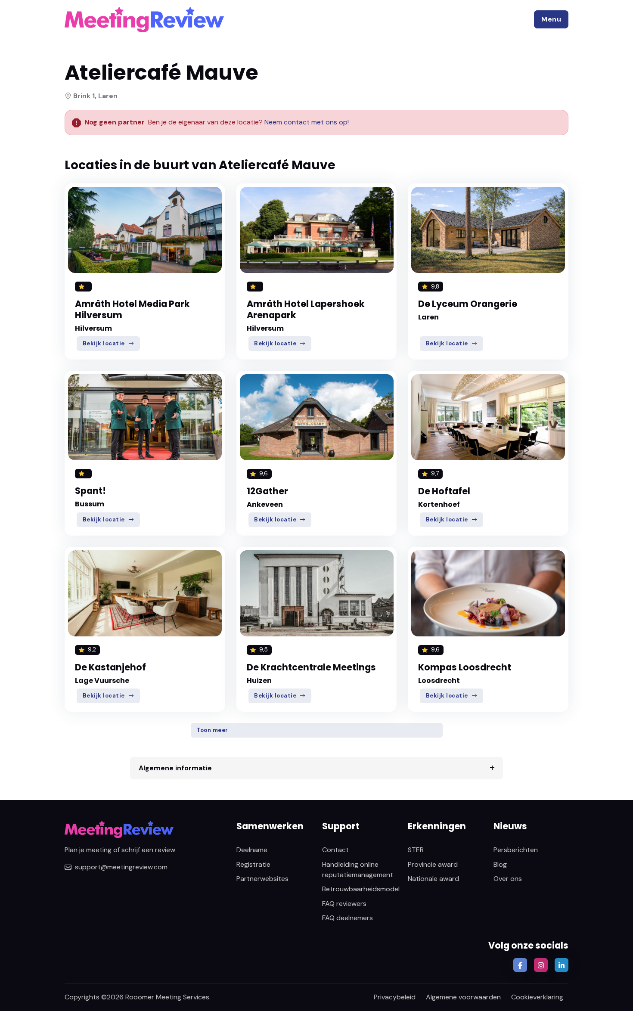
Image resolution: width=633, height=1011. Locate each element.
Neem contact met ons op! (306, 122)
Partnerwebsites (262, 878)
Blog (500, 864)
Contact (335, 849)
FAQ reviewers (344, 903)
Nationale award (433, 878)
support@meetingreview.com (121, 866)
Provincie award (433, 864)
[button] (551, 19)
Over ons (507, 878)
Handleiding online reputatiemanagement (357, 869)
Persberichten (515, 849)
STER (416, 849)
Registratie (253, 864)
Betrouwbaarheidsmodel (361, 888)
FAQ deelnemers (347, 917)
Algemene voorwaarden (463, 997)
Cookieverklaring (537, 997)
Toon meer (212, 730)
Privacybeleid (395, 997)
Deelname (251, 849)
